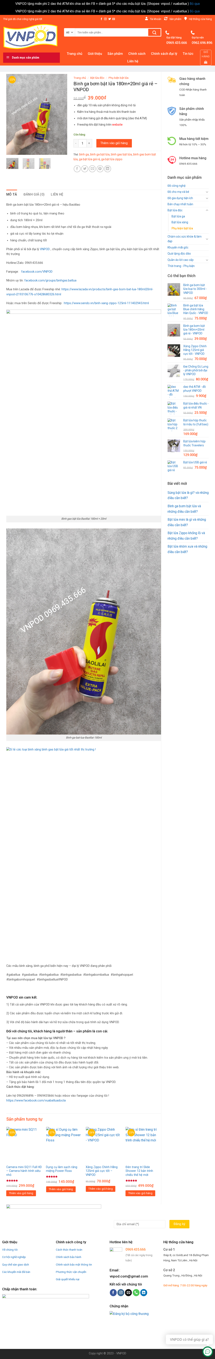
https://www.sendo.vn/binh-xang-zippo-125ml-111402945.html (106, 303)
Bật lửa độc (175, 210)
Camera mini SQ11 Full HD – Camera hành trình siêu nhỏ (24, 1171)
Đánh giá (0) (34, 194)
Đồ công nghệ (176, 185)
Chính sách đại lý (164, 54)
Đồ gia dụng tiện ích (180, 198)
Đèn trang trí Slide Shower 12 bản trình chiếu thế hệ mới (139, 1171)
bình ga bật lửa (100, 154)
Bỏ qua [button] (195, 4)
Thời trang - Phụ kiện (181, 266)
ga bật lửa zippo (111, 159)
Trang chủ (74, 54)
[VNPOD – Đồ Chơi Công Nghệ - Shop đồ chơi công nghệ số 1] (30, 36)
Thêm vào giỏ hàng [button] (21, 1193)
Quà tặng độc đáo (179, 253)
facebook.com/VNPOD (36, 271)
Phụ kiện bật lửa (182, 228)
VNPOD (45, 249)
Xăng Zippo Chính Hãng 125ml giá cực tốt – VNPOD (102, 1171)
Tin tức (188, 54)
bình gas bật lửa (121, 154)
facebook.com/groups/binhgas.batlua (50, 280)
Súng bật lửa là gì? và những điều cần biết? (188, 495)
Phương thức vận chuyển (71, 1272)
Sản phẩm (115, 54)
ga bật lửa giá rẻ (89, 159)
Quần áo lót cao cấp (181, 260)
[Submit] (154, 32)
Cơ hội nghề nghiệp (14, 1257)
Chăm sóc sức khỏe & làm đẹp (185, 239)
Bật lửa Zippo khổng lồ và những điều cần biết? (186, 535)
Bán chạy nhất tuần (180, 204)
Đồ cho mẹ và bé (178, 191)
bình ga (84, 154)
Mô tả (11, 194)
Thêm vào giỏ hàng (114, 143)
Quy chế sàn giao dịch (15, 1264)
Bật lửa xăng (180, 222)
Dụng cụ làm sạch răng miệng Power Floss (61, 1169)
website (117, 124)
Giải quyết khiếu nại (67, 1279)
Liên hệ (132, 61)
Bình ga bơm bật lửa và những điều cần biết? (184, 509)
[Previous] (13, 114)
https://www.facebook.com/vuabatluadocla (36, 1100)
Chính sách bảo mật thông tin (74, 1264)
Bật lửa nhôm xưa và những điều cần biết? (187, 549)
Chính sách (137, 54)
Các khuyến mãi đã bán (16, 1272)
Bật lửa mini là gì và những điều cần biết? (187, 522)
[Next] (60, 114)
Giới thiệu (95, 54)
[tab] (11, 194)
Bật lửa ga (178, 216)
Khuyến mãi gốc (178, 247)
